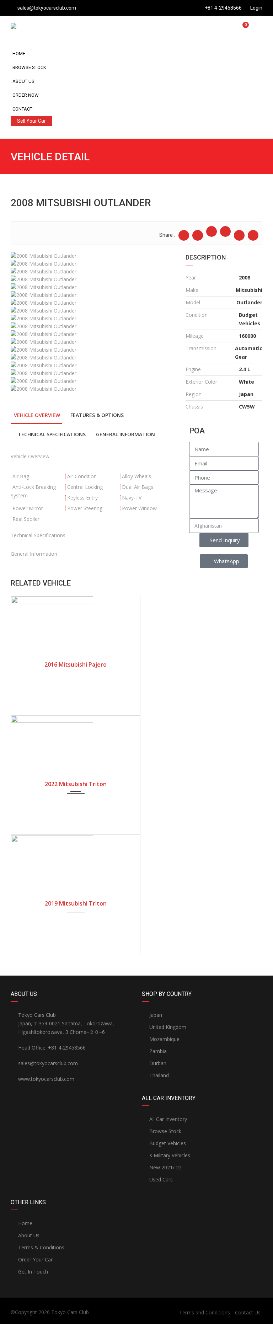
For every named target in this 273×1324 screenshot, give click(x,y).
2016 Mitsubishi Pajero (75, 664)
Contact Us (248, 1312)
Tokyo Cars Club (70, 1312)
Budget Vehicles (167, 1143)
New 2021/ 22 (165, 1167)
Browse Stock (29, 67)
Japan (155, 1014)
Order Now (25, 95)
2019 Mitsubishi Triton (76, 903)
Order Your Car (35, 1259)
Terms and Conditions (204, 1312)
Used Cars (161, 1179)
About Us (23, 81)
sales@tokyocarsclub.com (46, 8)
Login (255, 8)
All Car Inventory (168, 1119)
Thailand (159, 1075)
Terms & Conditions (41, 1247)
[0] (243, 28)
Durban (157, 1063)
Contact (22, 109)
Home (18, 53)
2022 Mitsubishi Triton (76, 784)
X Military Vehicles (169, 1155)
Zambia (158, 1051)
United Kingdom (167, 1027)
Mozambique (164, 1039)
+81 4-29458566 (223, 8)
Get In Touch (33, 1271)
